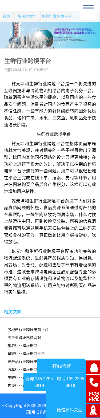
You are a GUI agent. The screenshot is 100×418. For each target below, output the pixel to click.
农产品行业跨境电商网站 (28, 361)
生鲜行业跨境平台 (22, 377)
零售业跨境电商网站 (24, 337)
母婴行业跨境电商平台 (26, 353)
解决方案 (25, 16)
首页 (6, 16)
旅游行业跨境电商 (22, 345)
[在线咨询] (93, 367)
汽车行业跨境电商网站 (26, 369)
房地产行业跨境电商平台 (28, 329)
